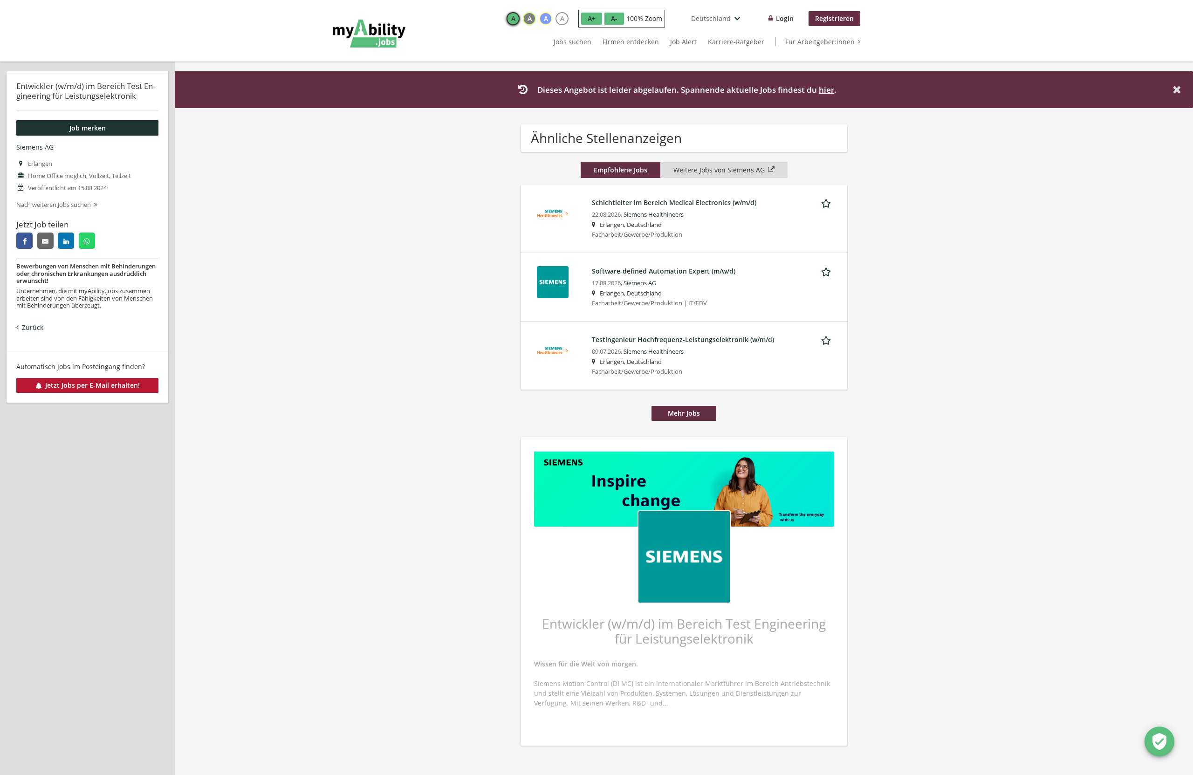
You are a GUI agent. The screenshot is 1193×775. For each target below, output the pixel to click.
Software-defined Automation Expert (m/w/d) (663, 271)
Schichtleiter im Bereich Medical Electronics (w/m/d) (674, 202)
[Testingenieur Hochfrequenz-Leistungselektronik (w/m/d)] (553, 349)
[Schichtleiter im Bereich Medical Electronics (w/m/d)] (553, 212)
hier (826, 89)
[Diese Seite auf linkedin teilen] (66, 241)
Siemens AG (35, 147)
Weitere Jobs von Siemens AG (719, 169)
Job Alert (683, 41)
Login (785, 18)
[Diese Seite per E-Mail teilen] (45, 241)
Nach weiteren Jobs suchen (53, 205)
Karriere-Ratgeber (736, 41)
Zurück (32, 327)
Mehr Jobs (684, 413)
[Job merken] (827, 202)
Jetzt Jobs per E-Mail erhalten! (92, 385)
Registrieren (834, 18)
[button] (1178, 89)
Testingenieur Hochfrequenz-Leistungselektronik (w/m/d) (683, 339)
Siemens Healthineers (654, 215)
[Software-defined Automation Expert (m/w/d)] (553, 281)
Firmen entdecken (631, 41)
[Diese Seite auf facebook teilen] (24, 241)
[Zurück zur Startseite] (369, 34)
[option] (513, 18)
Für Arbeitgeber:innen (820, 41)
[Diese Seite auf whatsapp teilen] (87, 241)
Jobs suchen (572, 41)
